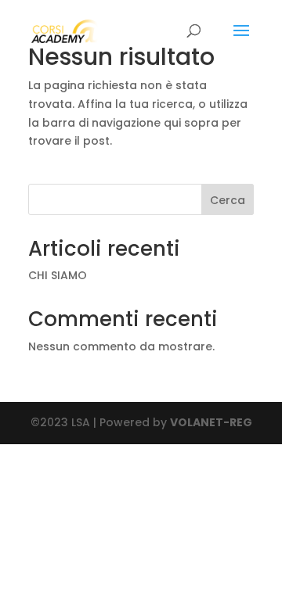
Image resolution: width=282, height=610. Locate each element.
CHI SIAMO (57, 275)
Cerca (227, 200)
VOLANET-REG (211, 422)
